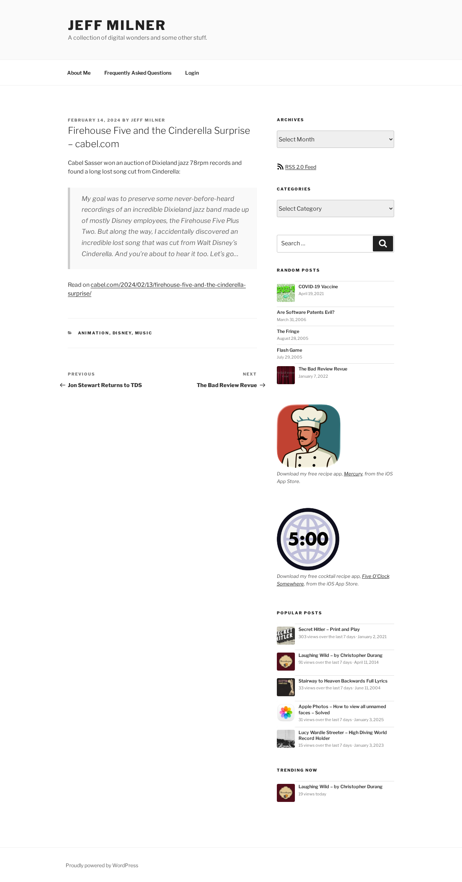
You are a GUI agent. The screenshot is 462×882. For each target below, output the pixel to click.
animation (93, 332)
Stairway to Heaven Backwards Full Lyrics (343, 681)
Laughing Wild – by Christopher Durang (340, 655)
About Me (79, 73)
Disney (122, 332)
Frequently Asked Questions (137, 73)
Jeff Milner (117, 25)
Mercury (353, 474)
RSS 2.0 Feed (300, 167)
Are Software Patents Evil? (306, 312)
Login (192, 73)
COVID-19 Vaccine (318, 286)
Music (144, 332)
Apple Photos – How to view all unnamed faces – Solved (342, 709)
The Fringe (288, 331)
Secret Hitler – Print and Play (329, 629)
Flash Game (289, 350)
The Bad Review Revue (322, 369)
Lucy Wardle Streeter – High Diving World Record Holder (342, 735)
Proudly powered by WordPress (102, 865)
